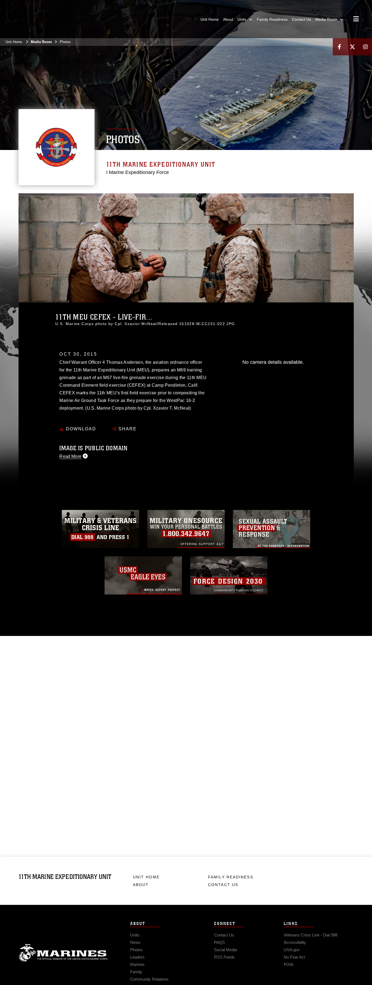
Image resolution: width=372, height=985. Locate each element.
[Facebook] (339, 46)
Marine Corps (63, 952)
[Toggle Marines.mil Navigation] (356, 19)
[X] (352, 46)
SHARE (127, 429)
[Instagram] (365, 46)
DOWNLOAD (80, 429)
